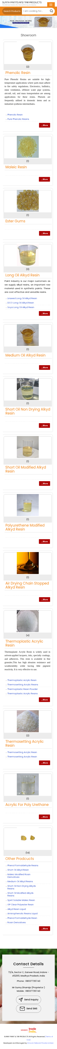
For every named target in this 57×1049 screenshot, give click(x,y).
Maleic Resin (16, 167)
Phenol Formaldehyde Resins (22, 865)
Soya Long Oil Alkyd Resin (20, 307)
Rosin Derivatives (16, 922)
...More (44, 125)
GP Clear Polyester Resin (20, 904)
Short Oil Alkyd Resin (18, 869)
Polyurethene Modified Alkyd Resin (25, 527)
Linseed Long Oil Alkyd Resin (22, 298)
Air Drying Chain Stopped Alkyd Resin (27, 585)
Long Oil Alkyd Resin (22, 275)
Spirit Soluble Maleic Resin (21, 900)
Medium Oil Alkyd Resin (25, 355)
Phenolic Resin (17, 72)
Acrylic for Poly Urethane (27, 804)
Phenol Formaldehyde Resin (22, 918)
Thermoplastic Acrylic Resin (24, 643)
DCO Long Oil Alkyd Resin (20, 302)
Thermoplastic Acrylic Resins (22, 693)
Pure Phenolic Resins (18, 119)
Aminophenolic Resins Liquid (22, 913)
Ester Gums (15, 221)
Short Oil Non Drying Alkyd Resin (27, 411)
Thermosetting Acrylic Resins (22, 684)
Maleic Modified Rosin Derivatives (18, 876)
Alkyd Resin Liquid (16, 909)
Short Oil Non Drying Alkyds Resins (21, 887)
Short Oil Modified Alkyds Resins (20, 894)
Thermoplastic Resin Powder (22, 689)
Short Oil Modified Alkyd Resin (25, 469)
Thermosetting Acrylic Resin (24, 743)
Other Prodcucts (19, 858)
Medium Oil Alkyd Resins (20, 881)
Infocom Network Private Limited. (40, 1043)
